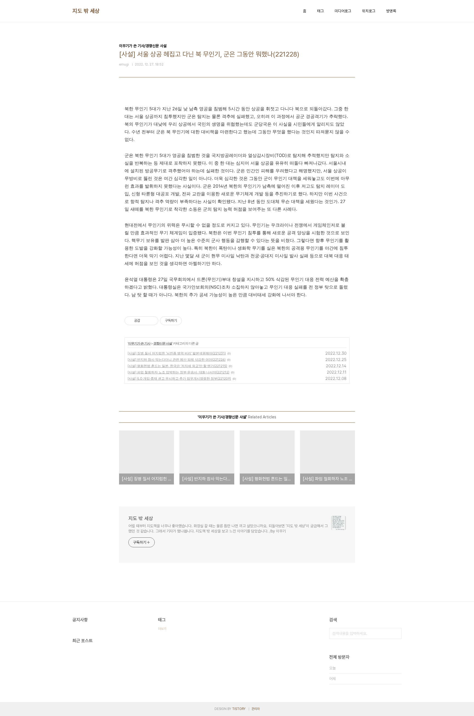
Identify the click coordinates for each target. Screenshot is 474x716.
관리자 (256, 709)
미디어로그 (343, 11)
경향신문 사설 (162, 343)
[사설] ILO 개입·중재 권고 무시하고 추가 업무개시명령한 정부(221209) (179, 378)
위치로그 (368, 11)
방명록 (391, 11)
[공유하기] (145, 321)
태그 (320, 11)
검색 (396, 633)
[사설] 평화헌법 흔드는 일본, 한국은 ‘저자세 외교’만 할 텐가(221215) (177, 366)
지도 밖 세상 (86, 11)
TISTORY (239, 709)
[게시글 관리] (152, 321)
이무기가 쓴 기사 (139, 343)
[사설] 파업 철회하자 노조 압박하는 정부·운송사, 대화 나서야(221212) (178, 372)
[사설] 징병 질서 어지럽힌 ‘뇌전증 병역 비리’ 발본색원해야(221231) (177, 353)
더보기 (162, 629)
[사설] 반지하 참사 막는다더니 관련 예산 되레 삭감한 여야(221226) (176, 359)
